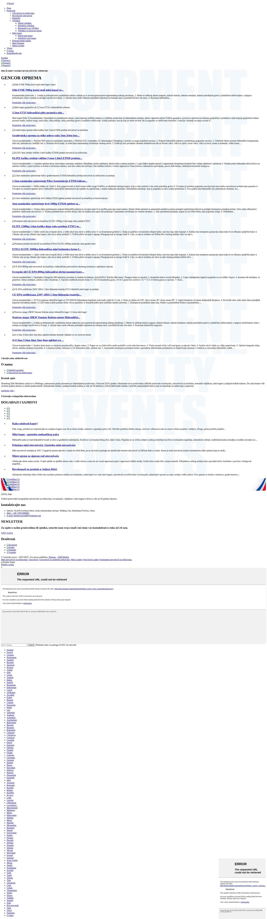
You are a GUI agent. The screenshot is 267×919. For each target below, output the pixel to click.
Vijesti (9, 48)
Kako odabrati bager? (25, 423)
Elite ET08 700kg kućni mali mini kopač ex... (38, 90)
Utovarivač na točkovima (23, 13)
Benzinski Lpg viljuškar (28, 28)
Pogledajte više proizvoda (24, 102)
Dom (9, 8)
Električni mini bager (27, 38)
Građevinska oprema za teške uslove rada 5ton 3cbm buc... (46, 135)
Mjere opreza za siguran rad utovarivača (35, 455)
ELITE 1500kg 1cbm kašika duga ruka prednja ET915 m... (46, 226)
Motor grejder (18, 46)
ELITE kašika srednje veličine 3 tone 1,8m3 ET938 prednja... (47, 158)
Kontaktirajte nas (14, 53)
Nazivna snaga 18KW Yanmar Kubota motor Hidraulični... (46, 317)
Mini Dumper (18, 43)
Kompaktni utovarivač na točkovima (116, 559)
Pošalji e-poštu (7, 564)
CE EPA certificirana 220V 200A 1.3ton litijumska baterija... (46, 294)
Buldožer (16, 18)
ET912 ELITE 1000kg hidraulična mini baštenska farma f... (46, 249)
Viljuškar (16, 20)
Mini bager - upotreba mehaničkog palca (35, 434)
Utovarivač (33, 559)
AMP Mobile (63, 557)
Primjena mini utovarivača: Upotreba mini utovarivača (44, 445)
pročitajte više (8, 391)
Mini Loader (76, 559)
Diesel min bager (25, 36)
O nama (10, 51)
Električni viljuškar (26, 25)
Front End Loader (90, 559)
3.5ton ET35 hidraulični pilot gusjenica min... (38, 112)
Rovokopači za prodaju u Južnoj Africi (34, 469)
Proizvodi (11, 10)
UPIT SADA (7, 533)
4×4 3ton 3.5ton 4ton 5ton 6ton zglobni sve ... (38, 340)
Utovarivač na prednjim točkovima (54, 559)
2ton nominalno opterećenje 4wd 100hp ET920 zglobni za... (46, 203)
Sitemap (52, 557)
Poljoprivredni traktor (21, 41)
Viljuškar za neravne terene (30, 31)
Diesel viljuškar (24, 23)
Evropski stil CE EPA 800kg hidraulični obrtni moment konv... (48, 271)
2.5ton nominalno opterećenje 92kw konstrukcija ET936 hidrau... (49, 181)
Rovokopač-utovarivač (22, 15)
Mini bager (17, 33)
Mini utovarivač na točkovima (14, 559)
